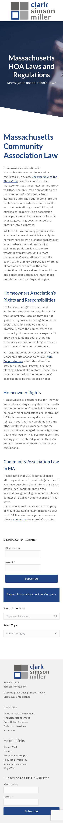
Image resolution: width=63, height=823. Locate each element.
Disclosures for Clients (17, 696)
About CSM (10, 747)
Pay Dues (21, 692)
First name (12, 548)
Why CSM (9, 768)
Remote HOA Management (19, 713)
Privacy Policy (37, 692)
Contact (8, 751)
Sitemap (8, 692)
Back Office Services (16, 722)
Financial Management (17, 717)
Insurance (9, 730)
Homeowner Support (16, 755)
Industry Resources (15, 764)
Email (10, 562)
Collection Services (15, 726)
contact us (19, 519)
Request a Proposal (15, 759)
